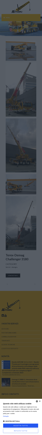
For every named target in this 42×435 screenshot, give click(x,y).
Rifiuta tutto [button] (20, 431)
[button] (21, 421)
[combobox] (37, 401)
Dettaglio (6, 416)
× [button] (39, 401)
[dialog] (21, 417)
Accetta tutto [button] (20, 425)
